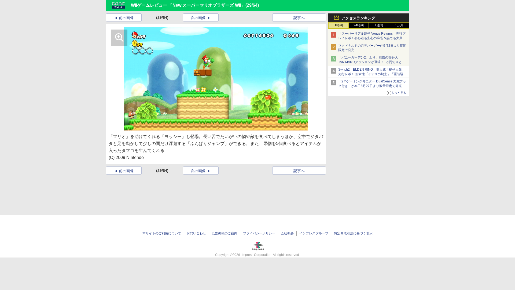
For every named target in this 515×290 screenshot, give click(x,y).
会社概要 (287, 233)
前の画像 (126, 18)
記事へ (299, 18)
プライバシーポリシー (259, 233)
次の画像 (198, 18)
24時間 (359, 25)
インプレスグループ (313, 233)
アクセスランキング (358, 18)
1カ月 (399, 25)
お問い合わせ (196, 233)
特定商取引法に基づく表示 (353, 233)
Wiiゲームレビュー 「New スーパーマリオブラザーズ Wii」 (188, 5)
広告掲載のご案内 (224, 233)
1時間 (338, 25)
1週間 (379, 25)
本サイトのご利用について (161, 233)
